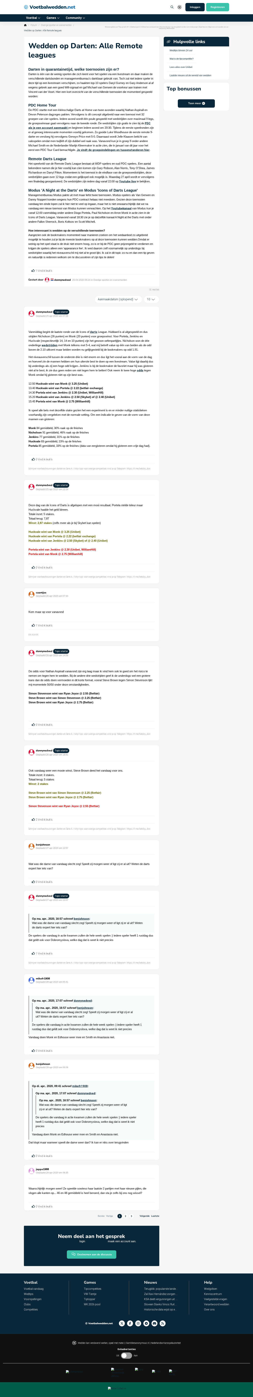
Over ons (209, 1309)
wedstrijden (49, 345)
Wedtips (28, 1294)
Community (74, 18)
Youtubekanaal (121, 208)
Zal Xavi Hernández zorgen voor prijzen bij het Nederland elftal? (161, 1294)
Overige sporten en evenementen (56, 25)
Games (51, 18)
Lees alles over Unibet (181, 67)
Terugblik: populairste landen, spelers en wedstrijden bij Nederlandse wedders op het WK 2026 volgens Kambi (161, 1288)
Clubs (27, 1304)
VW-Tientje (90, 1294)
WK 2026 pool (92, 1304)
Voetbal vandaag (34, 1288)
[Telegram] (147, 1323)
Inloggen (195, 7)
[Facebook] (131, 1323)
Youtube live (127, 181)
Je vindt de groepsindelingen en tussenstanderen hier (113, 150)
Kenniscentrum (213, 1294)
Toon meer (194, 103)
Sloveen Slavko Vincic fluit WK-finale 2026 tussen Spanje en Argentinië (161, 1304)
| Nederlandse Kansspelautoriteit (165, 1343)
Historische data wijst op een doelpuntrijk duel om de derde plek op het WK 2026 (161, 1309)
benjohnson (43, 844)
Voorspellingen (32, 1299)
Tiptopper (89, 1299)
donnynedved (62, 280)
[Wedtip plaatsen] (172, 7)
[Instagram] (139, 1323)
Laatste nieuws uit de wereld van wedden (190, 75)
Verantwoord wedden (216, 1304)
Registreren (218, 7)
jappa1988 (42, 1169)
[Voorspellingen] (164, 1323)
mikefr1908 (43, 978)
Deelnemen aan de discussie (94, 1254)
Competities (31, 1309)
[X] (123, 1323)
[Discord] (156, 1323)
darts (93, 332)
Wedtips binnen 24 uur (181, 50)
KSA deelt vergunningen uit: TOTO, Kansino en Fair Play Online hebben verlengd (161, 1299)
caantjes (41, 592)
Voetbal (31, 18)
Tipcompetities (92, 1288)
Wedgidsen (210, 1288)
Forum (34, 25)
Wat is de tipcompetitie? (182, 59)
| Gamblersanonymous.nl (137, 1343)
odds (140, 370)
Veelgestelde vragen (215, 1299)
